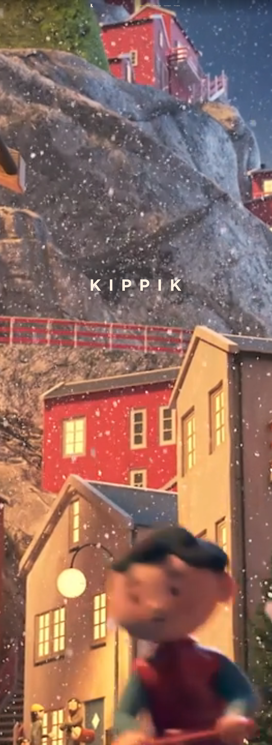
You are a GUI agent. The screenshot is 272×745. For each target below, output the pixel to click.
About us (157, 6)
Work (141, 6)
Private (177, 6)
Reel (148, 6)
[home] (92, 5)
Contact (167, 6)
